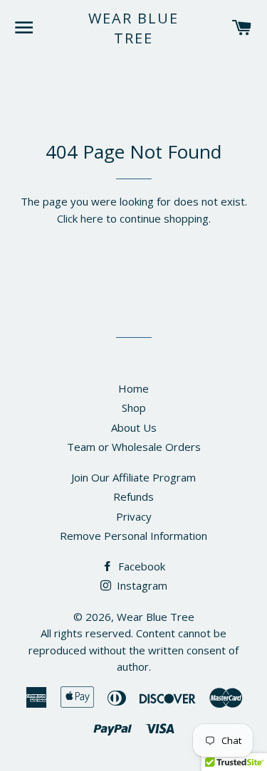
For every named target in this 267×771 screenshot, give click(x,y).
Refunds (133, 496)
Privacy (134, 516)
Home (133, 388)
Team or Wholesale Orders (134, 447)
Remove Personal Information (133, 535)
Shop (134, 407)
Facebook (140, 566)
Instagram (140, 585)
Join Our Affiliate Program (133, 477)
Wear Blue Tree (133, 28)
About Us (134, 427)
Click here (80, 218)
